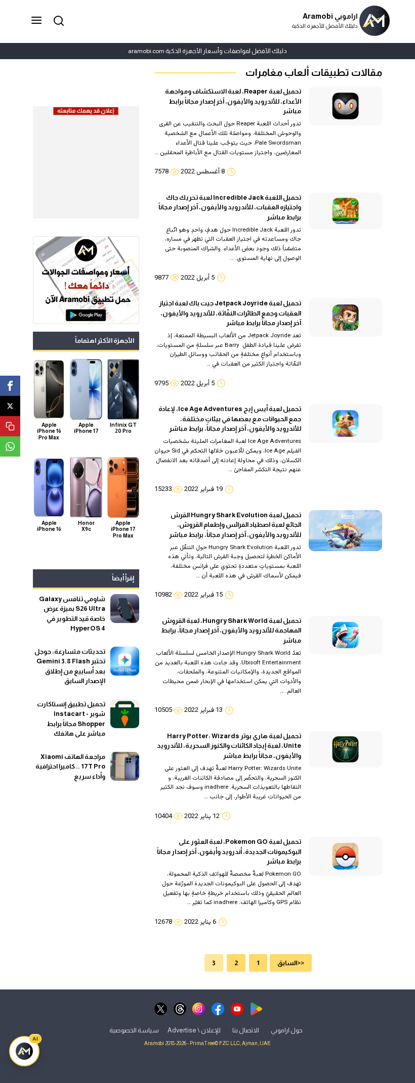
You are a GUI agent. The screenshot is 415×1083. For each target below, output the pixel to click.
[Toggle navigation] (37, 21)
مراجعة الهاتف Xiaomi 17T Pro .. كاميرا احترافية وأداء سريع (70, 766)
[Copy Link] (10, 426)
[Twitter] (10, 406)
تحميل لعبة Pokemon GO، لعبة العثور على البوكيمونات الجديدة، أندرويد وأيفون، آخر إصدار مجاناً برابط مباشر (229, 851)
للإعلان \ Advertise (194, 1029)
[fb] (218, 1008)
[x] (160, 1008)
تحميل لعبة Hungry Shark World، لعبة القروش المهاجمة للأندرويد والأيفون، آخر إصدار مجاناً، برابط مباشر (231, 630)
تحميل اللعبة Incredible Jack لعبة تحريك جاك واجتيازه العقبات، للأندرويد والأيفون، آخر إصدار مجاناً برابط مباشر (229, 207)
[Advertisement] (86, 167)
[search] (57, 20)
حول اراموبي (287, 1029)
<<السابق (290, 963)
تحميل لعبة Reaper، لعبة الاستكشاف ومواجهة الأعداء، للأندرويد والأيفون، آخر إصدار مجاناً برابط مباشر (233, 101)
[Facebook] (10, 386)
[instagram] (198, 1008)
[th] (180, 1008)
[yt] (237, 1008)
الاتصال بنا (245, 1029)
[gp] (256, 1008)
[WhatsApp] (10, 446)
